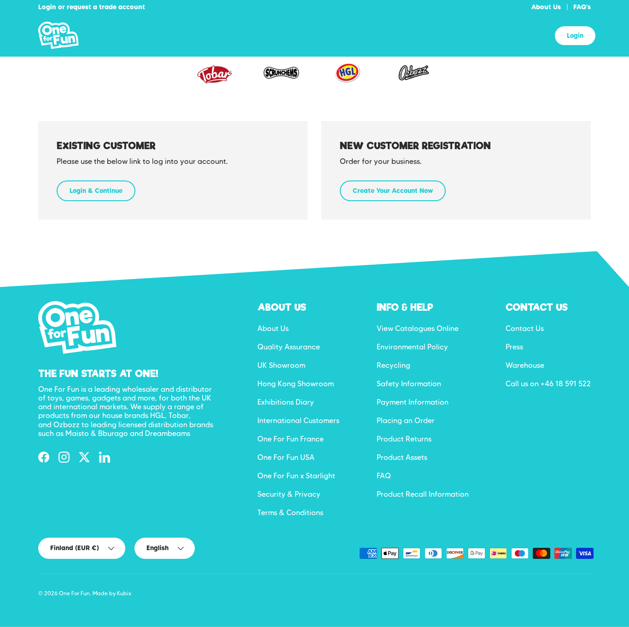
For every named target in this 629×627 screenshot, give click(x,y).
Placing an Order (406, 420)
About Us (546, 7)
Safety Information (409, 383)
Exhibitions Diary (285, 402)
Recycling (393, 365)
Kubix (124, 593)
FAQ (384, 475)
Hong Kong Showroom (295, 383)
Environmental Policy (412, 347)
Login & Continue (96, 190)
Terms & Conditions (290, 512)
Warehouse (525, 365)
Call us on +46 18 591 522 (548, 383)
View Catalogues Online (418, 328)
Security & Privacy (288, 494)
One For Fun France (290, 439)
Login (575, 35)
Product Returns (404, 439)
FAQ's (582, 7)
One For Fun (74, 593)
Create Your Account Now (393, 190)
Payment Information (412, 402)
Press (514, 347)
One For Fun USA (285, 457)
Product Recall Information (423, 494)
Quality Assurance (288, 347)
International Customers (298, 420)
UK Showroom (281, 365)
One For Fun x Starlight (296, 475)
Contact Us (525, 328)
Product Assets (402, 457)
